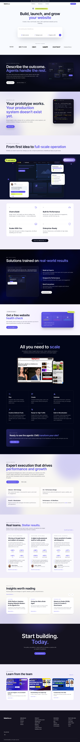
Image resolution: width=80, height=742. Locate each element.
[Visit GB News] (20, 47)
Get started (73, 3)
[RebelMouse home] (7, 3)
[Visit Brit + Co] (9, 47)
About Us (22, 719)
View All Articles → (10, 594)
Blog (54, 721)
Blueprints (37, 724)
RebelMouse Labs (38, 729)
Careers (21, 722)
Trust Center (70, 721)
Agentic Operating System (40, 719)
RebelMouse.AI (37, 721)
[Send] (60, 35)
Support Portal (56, 724)
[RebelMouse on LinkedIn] (5, 735)
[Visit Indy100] (31, 47)
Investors (22, 721)
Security (47, 3)
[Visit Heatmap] (42, 47)
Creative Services (38, 727)
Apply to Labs (10, 126)
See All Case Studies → (69, 529)
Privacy (69, 724)
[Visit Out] (65, 47)
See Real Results (45, 292)
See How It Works (20, 82)
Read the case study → (13, 569)
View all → (71, 674)
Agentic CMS (37, 722)
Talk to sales (23, 481)
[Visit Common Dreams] (54, 47)
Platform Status (71, 722)
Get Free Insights (11, 327)
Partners (21, 724)
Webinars (55, 722)
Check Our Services (12, 481)
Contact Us (70, 719)
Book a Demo (10, 82)
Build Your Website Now (39, 240)
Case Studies (56, 719)
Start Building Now (39, 653)
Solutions (33, 3)
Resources (40, 3)
